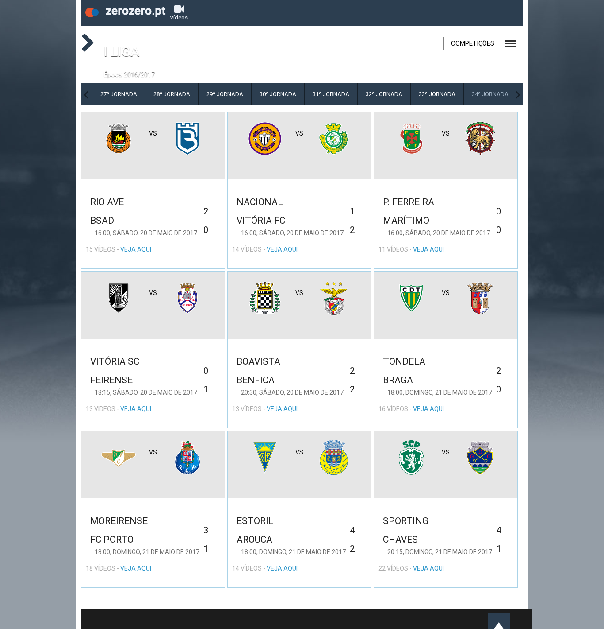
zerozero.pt (134, 10)
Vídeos (179, 17)
